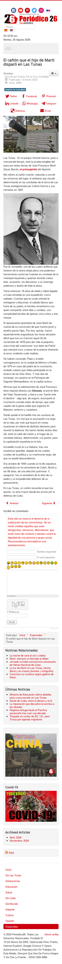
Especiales (12, 926)
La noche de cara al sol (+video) (28, 655)
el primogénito (28, 169)
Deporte (10, 909)
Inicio (8, 869)
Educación (11, 886)
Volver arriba (51, 934)
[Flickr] (48, 10)
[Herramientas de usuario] (54, 73)
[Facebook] (13, 10)
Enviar (12, 622)
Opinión (10, 921)
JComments (54, 628)
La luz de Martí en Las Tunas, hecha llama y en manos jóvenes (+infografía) (31, 669)
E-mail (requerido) (46, 557)
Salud (9, 892)
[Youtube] (20, 10)
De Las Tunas (13, 875)
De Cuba (11, 898)
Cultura (10, 915)
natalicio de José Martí (15, 89)
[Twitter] (34, 10)
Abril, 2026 (16, 837)
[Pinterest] (27, 10)
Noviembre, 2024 (19, 840)
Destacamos (13, 881)
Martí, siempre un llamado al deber (29, 658)
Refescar (14, 611)
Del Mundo (12, 903)
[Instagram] (41, 10)
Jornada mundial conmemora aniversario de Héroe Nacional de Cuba (33, 663)
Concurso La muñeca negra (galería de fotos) (32, 675)
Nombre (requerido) (46, 551)
